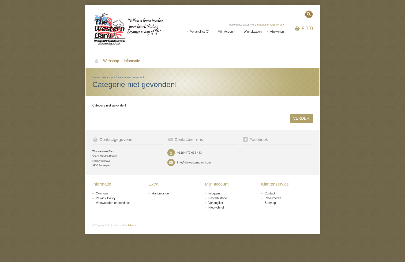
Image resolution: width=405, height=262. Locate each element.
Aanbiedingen (161, 193)
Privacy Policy (106, 198)
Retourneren (273, 198)
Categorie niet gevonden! (130, 77)
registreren (276, 24)
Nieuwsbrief (216, 207)
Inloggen (214, 193)
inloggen (261, 24)
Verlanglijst (215, 203)
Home (96, 61)
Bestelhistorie (217, 198)
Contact (270, 193)
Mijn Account (226, 31)
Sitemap (270, 203)
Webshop (111, 61)
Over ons (102, 193)
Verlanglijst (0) (199, 31)
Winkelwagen (253, 31)
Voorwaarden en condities (113, 203)
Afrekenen (277, 31)
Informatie (132, 61)
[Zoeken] (309, 14)
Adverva (132, 225)
